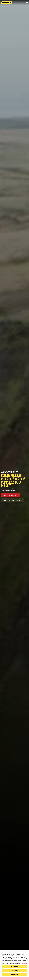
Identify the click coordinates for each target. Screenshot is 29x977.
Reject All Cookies (14, 970)
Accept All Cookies (14, 974)
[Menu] (27, 2)
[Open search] (23, 2)
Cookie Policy (24, 963)
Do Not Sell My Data (14, 966)
